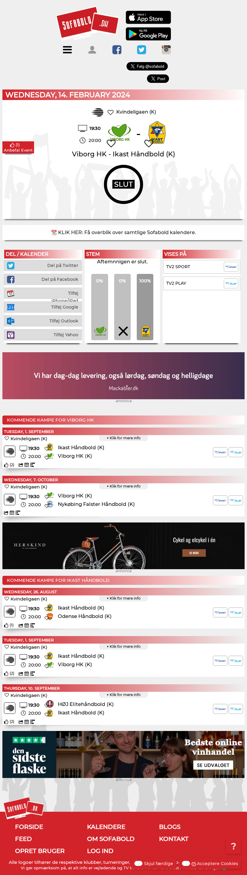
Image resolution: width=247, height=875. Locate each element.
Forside (29, 826)
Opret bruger (40, 851)
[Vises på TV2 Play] (236, 452)
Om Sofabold (111, 838)
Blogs (169, 826)
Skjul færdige (158, 863)
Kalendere (106, 826)
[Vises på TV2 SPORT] (220, 452)
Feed (23, 838)
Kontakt (174, 838)
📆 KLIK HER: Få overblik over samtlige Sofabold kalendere (123, 232)
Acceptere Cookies (217, 863)
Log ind (100, 851)
